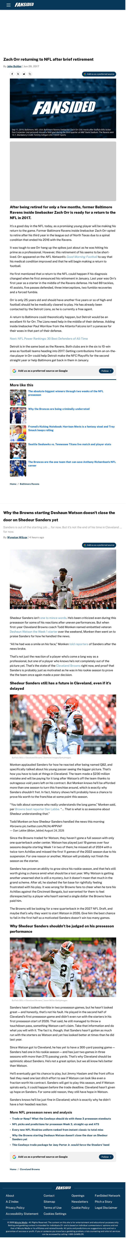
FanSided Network (107, 1195)
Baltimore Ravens (29, 484)
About (10, 1195)
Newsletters (80, 1201)
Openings (78, 1195)
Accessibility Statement (22, 1213)
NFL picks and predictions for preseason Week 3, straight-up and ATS (55, 1124)
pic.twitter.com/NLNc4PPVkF (42, 826)
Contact (49, 1195)
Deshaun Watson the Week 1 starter (34, 631)
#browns (16, 826)
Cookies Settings (55, 1213)
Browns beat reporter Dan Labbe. (37, 809)
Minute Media (21, 1222)
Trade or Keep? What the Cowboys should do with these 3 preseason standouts (61, 1118)
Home (13, 484)
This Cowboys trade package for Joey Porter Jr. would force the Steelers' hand (60, 1144)
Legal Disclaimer (106, 1207)
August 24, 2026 (54, 830)
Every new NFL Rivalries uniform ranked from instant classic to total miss (57, 1129)
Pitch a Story (103, 1201)
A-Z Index (12, 1201)
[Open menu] (8, 5)
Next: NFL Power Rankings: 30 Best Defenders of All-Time (49, 338)
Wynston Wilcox (17, 537)
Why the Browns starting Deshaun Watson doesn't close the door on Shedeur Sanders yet (60, 1137)
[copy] (30, 74)
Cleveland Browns (68, 665)
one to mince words (53, 618)
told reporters (78, 644)
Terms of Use (53, 1207)
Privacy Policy (15, 1207)
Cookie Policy (81, 1207)
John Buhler (14, 66)
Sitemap (49, 1201)
